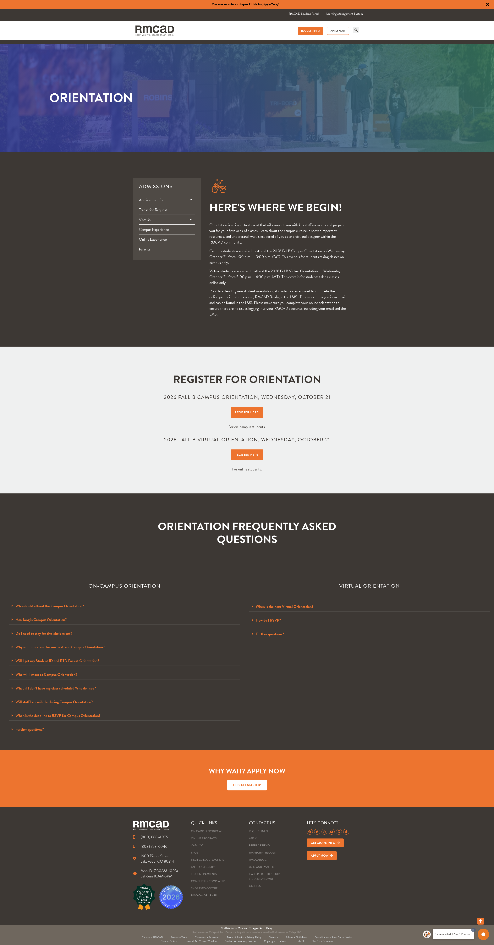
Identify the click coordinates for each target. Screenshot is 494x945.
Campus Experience (154, 229)
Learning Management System (344, 13)
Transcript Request (153, 210)
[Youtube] (332, 832)
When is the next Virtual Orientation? (284, 606)
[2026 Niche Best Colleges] (144, 897)
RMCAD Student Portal (304, 13)
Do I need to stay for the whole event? (43, 633)
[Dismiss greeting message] (473, 930)
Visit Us (145, 220)
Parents (144, 249)
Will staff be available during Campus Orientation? (54, 702)
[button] (356, 30)
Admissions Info (151, 200)
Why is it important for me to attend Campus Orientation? (60, 647)
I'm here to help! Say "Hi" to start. (453, 934)
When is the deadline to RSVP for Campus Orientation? (58, 715)
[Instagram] (324, 832)
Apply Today (270, 4)
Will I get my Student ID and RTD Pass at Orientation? (57, 661)
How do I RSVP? (268, 620)
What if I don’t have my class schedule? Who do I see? (55, 688)
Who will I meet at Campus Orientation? (46, 674)
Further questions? (29, 729)
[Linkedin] (339, 832)
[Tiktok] (346, 832)
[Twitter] (317, 832)
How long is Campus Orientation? (41, 620)
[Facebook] (310, 832)
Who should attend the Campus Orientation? (49, 606)
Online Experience (153, 239)
